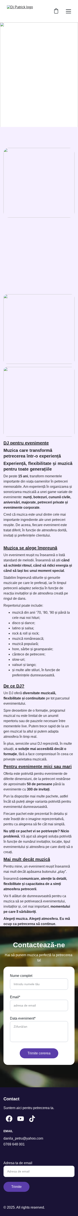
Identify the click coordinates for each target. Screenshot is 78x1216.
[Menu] (68, 11)
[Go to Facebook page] (9, 1118)
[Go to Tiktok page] (32, 1118)
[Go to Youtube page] (20, 1118)
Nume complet (21, 976)
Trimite (16, 1187)
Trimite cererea (39, 1053)
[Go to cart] (56, 11)
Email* (15, 997)
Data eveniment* (23, 1018)
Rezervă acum (39, 83)
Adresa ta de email (17, 1163)
